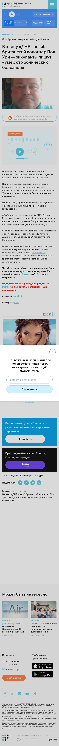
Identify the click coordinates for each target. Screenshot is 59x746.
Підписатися (29, 389)
